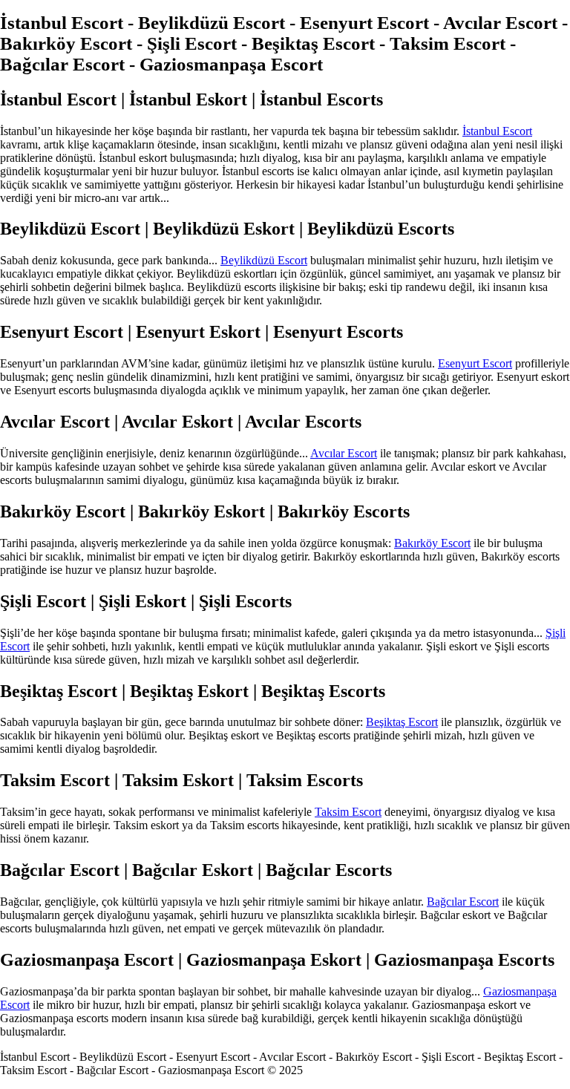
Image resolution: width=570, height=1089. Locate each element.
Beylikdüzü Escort (263, 260)
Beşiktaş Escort (402, 722)
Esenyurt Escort (475, 363)
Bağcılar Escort (463, 901)
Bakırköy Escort (432, 543)
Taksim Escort (348, 811)
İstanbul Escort (497, 131)
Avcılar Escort (343, 453)
